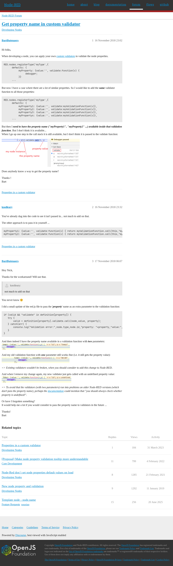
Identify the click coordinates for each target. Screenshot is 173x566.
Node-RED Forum (12, 15)
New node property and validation (23, 486)
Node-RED (12, 5)
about (84, 4)
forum (136, 4)
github (164, 4)
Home (5, 527)
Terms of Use (74, 559)
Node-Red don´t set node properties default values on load (37, 472)
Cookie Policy (162, 559)
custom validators (65, 56)
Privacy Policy (70, 527)
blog (97, 4)
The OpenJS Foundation (56, 559)
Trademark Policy (127, 548)
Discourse (20, 535)
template (25, 504)
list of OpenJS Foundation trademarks (86, 551)
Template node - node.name (19, 499)
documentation (115, 4)
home (71, 4)
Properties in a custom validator (18, 192)
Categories (17, 527)
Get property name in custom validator (41, 24)
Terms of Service (50, 527)
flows (150, 4)
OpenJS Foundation (64, 545)
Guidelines (32, 527)
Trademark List (147, 548)
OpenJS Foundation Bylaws (109, 559)
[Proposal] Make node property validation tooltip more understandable (45, 459)
